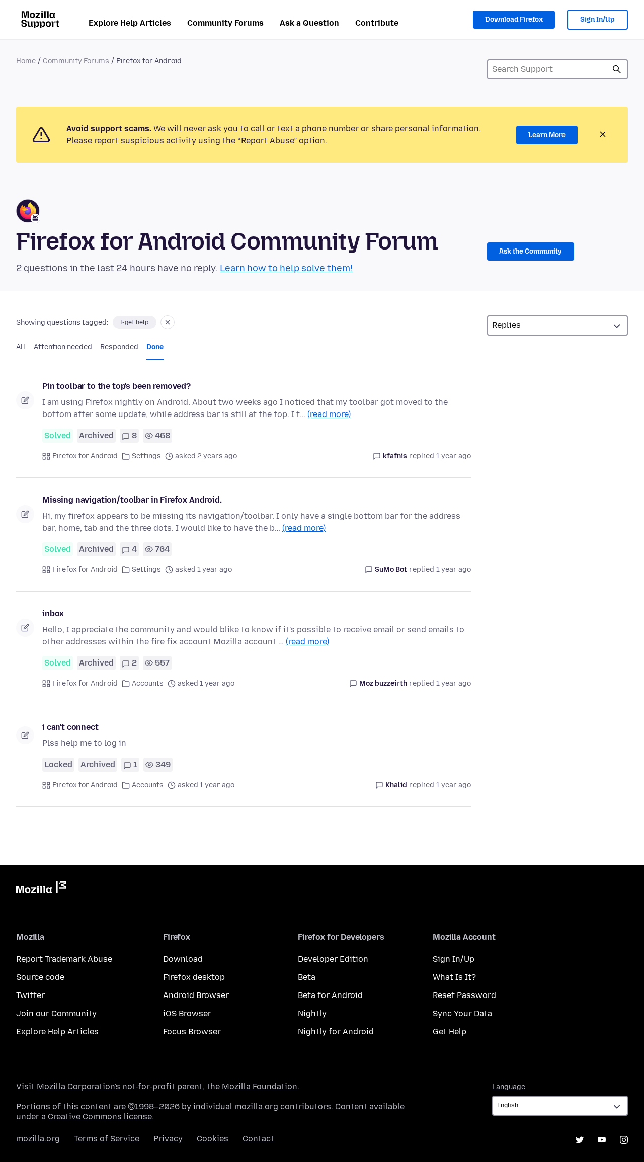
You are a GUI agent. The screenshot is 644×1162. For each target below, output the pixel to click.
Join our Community (56, 1013)
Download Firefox (514, 19)
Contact (258, 1138)
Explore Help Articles (130, 23)
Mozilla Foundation (259, 1086)
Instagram (624, 1140)
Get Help (449, 1031)
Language (508, 1087)
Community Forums (225, 23)
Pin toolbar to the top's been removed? (116, 386)
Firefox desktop (194, 977)
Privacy (168, 1138)
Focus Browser (192, 1031)
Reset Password (464, 995)
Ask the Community (530, 251)
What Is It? (454, 977)
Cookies (212, 1138)
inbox (53, 613)
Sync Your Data (462, 1013)
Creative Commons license (100, 1116)
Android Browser (196, 995)
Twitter (30, 995)
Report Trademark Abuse (64, 959)
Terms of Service (106, 1138)
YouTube (602, 1140)
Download (183, 959)
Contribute (376, 23)
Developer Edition (333, 959)
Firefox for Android (85, 456)
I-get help (134, 322)
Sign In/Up (597, 19)
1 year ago (453, 456)
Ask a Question (309, 23)
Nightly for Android (336, 1031)
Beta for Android (330, 995)
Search (617, 69)
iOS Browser (187, 1013)
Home (26, 61)
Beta (306, 977)
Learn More (547, 135)
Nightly (312, 1013)
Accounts (148, 683)
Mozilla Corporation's (78, 1086)
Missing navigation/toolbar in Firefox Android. (132, 500)
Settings (146, 456)
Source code (40, 977)
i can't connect (70, 727)
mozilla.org (38, 1138)
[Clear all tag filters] (167, 322)
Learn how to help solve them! (286, 268)
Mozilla (41, 889)
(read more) (329, 414)
